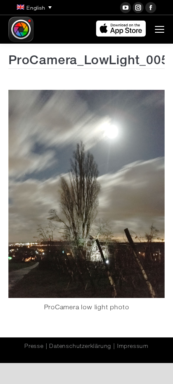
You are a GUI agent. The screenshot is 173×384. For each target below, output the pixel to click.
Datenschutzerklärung (80, 346)
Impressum (133, 346)
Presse (34, 346)
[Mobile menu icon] (160, 29)
